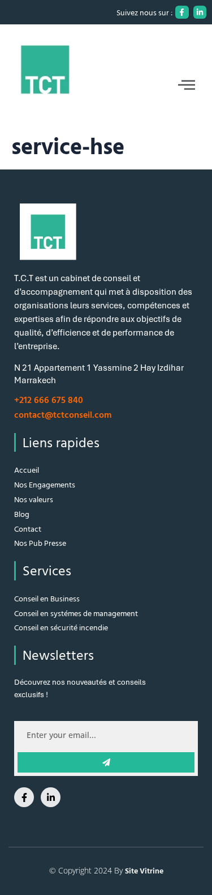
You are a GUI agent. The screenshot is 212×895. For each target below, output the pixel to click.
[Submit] (106, 762)
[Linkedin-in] (199, 12)
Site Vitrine (144, 870)
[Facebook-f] (181, 12)
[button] (106, 85)
